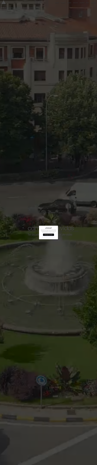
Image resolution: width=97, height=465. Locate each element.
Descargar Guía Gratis (48, 234)
